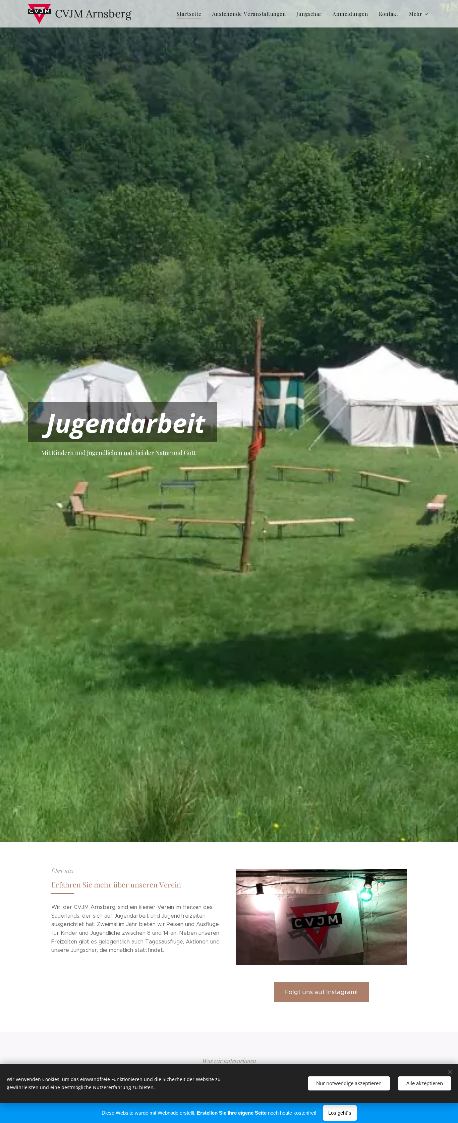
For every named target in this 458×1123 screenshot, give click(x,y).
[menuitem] (191, 13)
